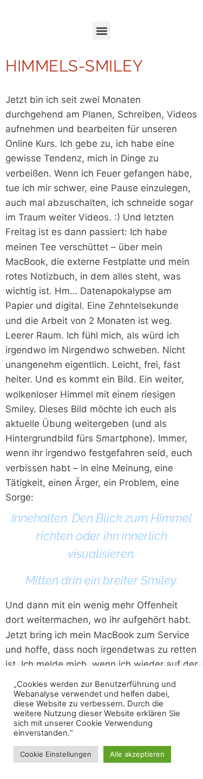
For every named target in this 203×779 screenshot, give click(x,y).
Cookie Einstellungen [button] (55, 754)
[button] (101, 31)
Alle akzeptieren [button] (137, 754)
